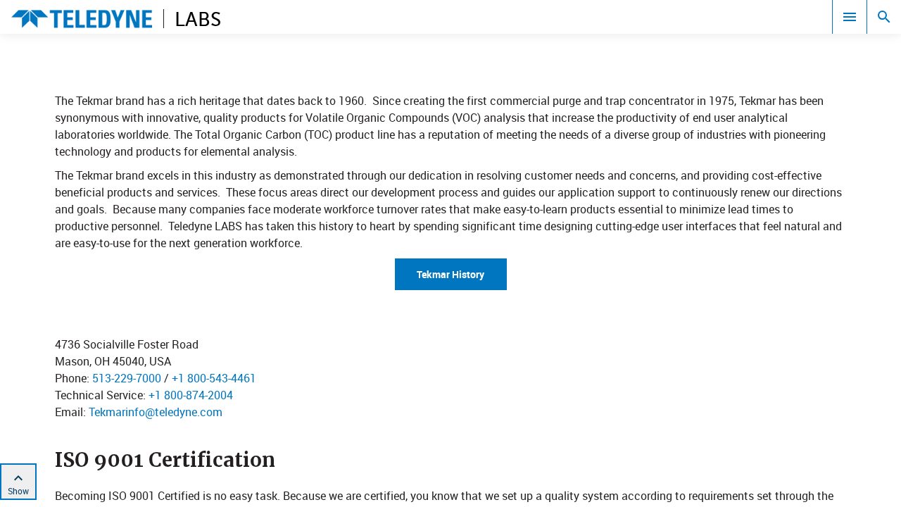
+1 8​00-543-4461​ (214, 378)
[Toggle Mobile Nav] (849, 17)
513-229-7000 (126, 378)
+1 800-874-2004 (191, 395)
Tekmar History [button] (450, 274)
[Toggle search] (884, 17)
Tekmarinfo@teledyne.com (155, 412)
